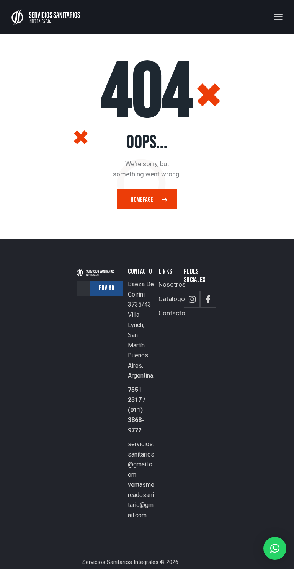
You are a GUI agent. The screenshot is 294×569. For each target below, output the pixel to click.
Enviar (106, 288)
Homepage (142, 200)
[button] (278, 17)
